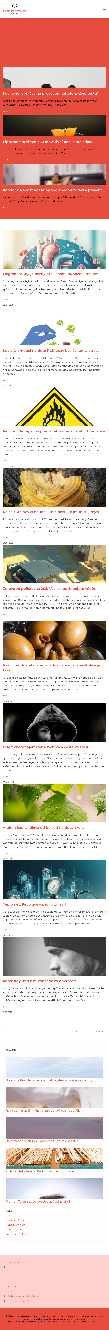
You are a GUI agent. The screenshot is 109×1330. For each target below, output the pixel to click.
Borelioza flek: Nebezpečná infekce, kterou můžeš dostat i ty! (49, 1080)
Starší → (101, 1031)
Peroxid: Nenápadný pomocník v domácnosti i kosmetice (54, 431)
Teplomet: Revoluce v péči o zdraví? (35, 904)
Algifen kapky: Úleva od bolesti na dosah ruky (44, 828)
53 (77, 1031)
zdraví (5, 111)
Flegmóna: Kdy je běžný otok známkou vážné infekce (50, 274)
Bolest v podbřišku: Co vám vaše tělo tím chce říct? (42, 1141)
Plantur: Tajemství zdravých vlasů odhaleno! (38, 1201)
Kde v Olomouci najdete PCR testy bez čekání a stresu (51, 351)
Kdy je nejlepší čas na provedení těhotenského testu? (51, 93)
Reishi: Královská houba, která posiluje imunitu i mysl (51, 512)
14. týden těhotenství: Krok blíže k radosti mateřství (42, 1171)
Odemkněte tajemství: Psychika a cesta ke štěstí (46, 747)
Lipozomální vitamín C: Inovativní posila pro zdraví (48, 142)
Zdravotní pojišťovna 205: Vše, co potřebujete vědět (49, 589)
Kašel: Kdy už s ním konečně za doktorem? (40, 981)
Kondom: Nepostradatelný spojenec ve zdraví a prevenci (53, 190)
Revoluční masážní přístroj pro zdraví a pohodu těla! (44, 1110)
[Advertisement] (54, 46)
